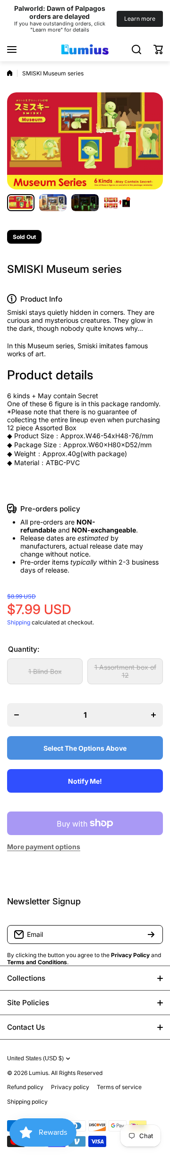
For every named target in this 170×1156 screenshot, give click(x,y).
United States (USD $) (35, 1058)
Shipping (18, 622)
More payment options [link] (43, 847)
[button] (158, 49)
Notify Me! (85, 781)
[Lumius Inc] (85, 49)
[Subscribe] (151, 934)
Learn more (139, 18)
